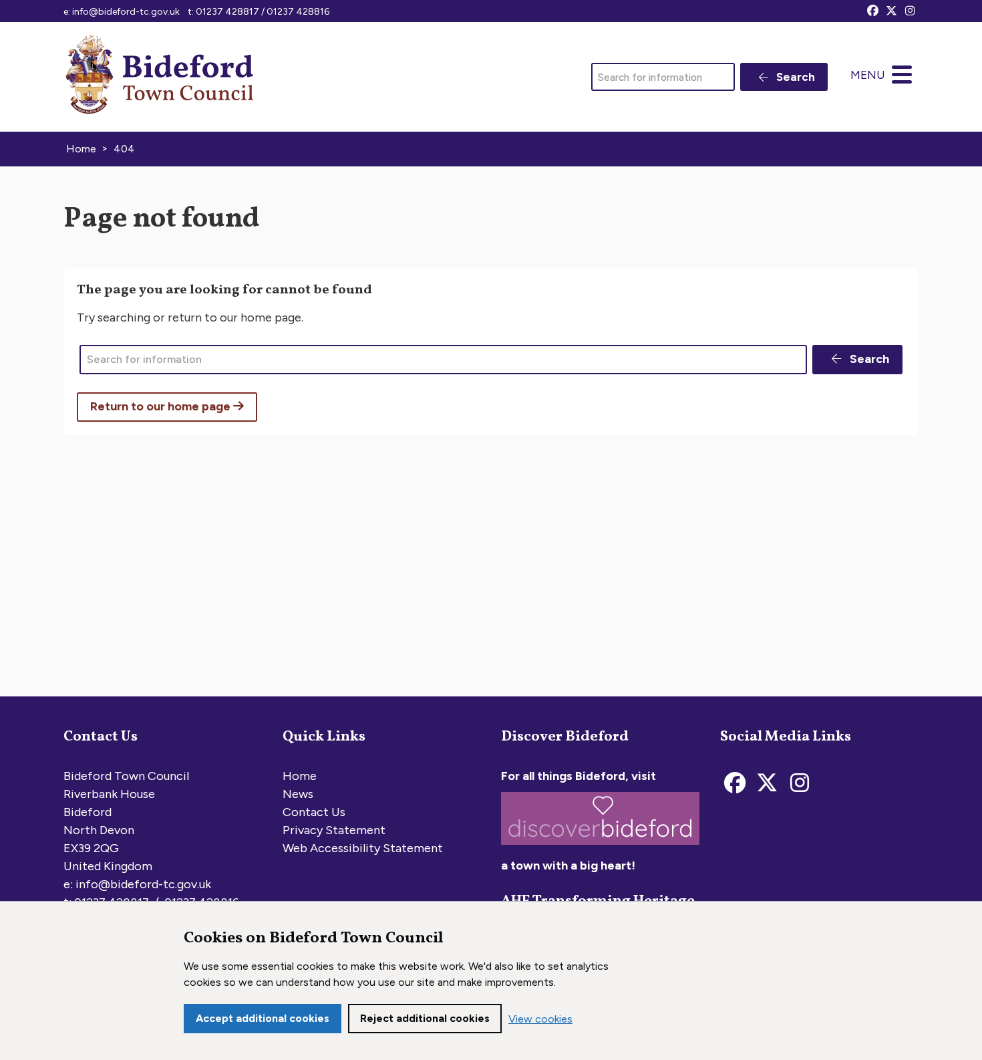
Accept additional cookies (262, 1018)
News (298, 794)
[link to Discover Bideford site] (600, 847)
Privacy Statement (334, 830)
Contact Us (314, 812)
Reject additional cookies (425, 1018)
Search (794, 77)
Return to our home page (161, 406)
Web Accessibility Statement (363, 848)
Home (300, 776)
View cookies (540, 1019)
